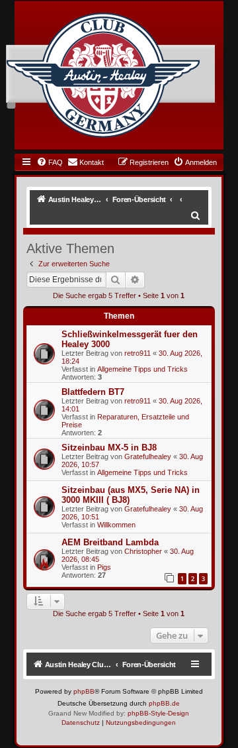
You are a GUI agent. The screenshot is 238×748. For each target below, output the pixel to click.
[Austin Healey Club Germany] (103, 75)
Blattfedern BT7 (92, 392)
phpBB (84, 691)
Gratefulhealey (147, 456)
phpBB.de (164, 703)
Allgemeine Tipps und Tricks (142, 369)
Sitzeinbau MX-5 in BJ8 (109, 448)
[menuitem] (49, 162)
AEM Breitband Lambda (110, 542)
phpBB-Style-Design (158, 713)
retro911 (137, 353)
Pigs (104, 567)
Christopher (143, 551)
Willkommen (116, 525)
